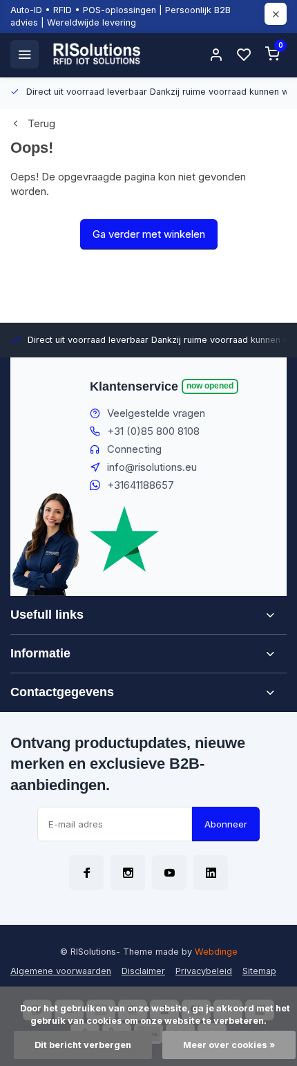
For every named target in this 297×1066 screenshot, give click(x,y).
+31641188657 (140, 485)
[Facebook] (86, 872)
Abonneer (225, 824)
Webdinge (216, 951)
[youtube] (169, 872)
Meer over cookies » (229, 1045)
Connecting (134, 449)
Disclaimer (143, 971)
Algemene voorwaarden (60, 971)
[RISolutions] (97, 54)
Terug (41, 123)
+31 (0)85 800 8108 (153, 431)
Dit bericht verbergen (83, 1045)
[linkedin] (210, 872)
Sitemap (259, 971)
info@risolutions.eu (152, 467)
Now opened (209, 385)
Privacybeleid (203, 971)
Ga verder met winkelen (149, 234)
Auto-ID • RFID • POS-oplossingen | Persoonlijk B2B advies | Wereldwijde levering (120, 16)
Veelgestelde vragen (156, 413)
